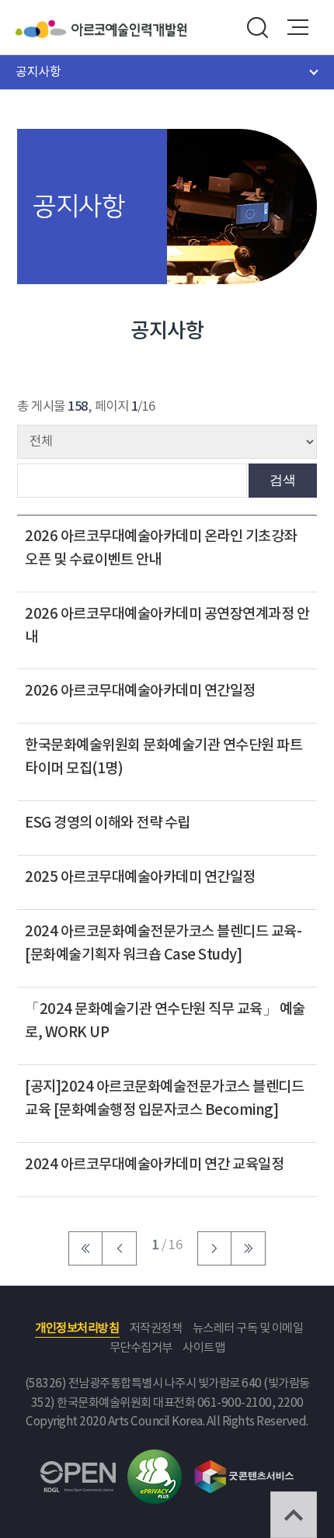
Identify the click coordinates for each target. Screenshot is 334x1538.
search (257, 27)
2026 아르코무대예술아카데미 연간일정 (140, 691)
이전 (120, 1248)
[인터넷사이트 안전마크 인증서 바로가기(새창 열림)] (154, 1458)
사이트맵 (203, 1348)
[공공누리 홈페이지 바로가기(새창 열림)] (78, 1470)
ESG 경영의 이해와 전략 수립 (107, 822)
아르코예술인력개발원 (128, 29)
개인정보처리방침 (77, 1328)
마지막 (248, 1248)
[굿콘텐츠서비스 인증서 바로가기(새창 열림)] (244, 1467)
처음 (85, 1248)
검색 (283, 480)
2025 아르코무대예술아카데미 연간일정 (140, 877)
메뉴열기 (298, 27)
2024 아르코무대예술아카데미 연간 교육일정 (154, 1164)
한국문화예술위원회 (43, 29)
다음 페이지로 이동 (214, 1248)
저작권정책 (156, 1328)
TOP (293, 1514)
